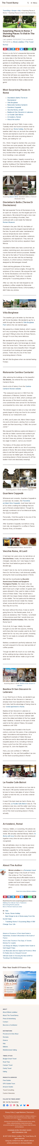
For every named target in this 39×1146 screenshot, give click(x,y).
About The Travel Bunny (10, 1015)
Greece (5, 1040)
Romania (5, 1037)
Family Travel (7, 1068)
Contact (5, 1022)
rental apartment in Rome (15, 707)
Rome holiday (18, 129)
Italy (19, 10)
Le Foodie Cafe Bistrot (15, 115)
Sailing (5, 1071)
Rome (7, 913)
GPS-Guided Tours (9, 1083)
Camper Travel (7, 1065)
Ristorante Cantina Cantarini (17, 105)
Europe (14, 10)
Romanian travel (30, 870)
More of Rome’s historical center (12, 906)
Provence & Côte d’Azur (10, 1034)
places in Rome (13, 196)
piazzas (17, 904)
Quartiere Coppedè (14, 107)
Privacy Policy (9, 1112)
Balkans (5, 1047)
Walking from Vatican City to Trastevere (14, 903)
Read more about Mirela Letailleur (26, 891)
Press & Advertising (9, 1018)
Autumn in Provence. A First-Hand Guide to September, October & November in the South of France (19, 935)
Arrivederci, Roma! (14, 117)
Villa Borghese (12, 102)
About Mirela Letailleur (10, 1012)
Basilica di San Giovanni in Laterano (20, 112)
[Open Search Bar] (28, 3)
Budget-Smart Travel (9, 1059)
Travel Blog (6, 10)
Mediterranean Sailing (10, 1050)
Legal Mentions (21, 1112)
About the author (13, 119)
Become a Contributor (10, 1025)
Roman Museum (9, 222)
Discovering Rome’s (9, 904)
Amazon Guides (8, 1087)
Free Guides (7, 1080)
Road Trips (6, 1062)
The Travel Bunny (10, 3)
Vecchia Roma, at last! (15, 110)
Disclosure (30, 1112)
